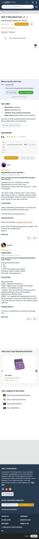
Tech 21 (24, 20)
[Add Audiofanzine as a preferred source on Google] (8, 494)
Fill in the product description (11, 125)
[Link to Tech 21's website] (23, 17)
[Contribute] (31, 24)
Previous (2, 371)
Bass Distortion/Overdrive (9, 20)
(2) (12, 24)
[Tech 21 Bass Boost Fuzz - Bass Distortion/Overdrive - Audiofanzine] (9, 2)
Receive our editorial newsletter (13, 500)
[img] (6, 24)
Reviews (12, 32)
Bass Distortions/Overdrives (21, 112)
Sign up (26, 505)
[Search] (3, 7)
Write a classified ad (26, 92)
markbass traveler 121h (24, 222)
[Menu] (36, 7)
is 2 (17, 195)
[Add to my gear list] (27, 17)
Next (36, 371)
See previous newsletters (9, 509)
